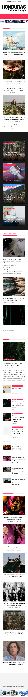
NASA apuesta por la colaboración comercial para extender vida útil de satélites (12, 261)
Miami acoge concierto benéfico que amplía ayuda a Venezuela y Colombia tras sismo (14, 633)
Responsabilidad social (10, 143)
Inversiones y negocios (9, 359)
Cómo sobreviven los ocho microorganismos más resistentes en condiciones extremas (12, 328)
